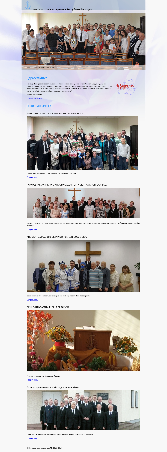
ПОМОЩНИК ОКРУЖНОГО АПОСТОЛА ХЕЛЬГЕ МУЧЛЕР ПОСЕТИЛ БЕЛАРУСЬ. (67, 185)
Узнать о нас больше (34, 98)
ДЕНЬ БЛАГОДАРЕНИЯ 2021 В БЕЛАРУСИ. (48, 307)
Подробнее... (32, 177)
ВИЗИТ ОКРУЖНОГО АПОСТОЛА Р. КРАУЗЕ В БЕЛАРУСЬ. (55, 113)
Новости (31, 106)
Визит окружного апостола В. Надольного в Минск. (53, 387)
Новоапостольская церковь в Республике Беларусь (62, 9)
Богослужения (44, 106)
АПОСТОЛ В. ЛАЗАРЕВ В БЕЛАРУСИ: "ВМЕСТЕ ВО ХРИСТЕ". (57, 237)
